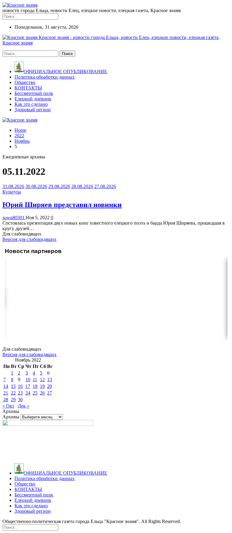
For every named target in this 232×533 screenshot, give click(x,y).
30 (20, 399)
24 (27, 392)
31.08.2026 (13, 186)
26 (42, 392)
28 (5, 399)
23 (20, 392)
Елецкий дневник (32, 98)
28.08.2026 (82, 186)
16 (20, 386)
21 (5, 392)
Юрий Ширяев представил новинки (62, 205)
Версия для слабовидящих (29, 239)
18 (35, 386)
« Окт (8, 405)
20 (49, 386)
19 (42, 386)
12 (42, 379)
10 (27, 379)
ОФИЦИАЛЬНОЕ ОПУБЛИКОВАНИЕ (65, 71)
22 (13, 392)
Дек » (23, 405)
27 (49, 392)
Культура (11, 191)
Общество (24, 82)
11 (35, 379)
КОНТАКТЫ (28, 87)
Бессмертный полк (33, 93)
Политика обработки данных (44, 77)
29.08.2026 (59, 186)
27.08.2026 (105, 186)
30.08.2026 (36, 186)
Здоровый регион (32, 109)
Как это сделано (31, 104)
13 (49, 379)
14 (5, 386)
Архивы (10, 416)
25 (35, 392)
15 (13, 386)
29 (13, 399)
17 (27, 386)
